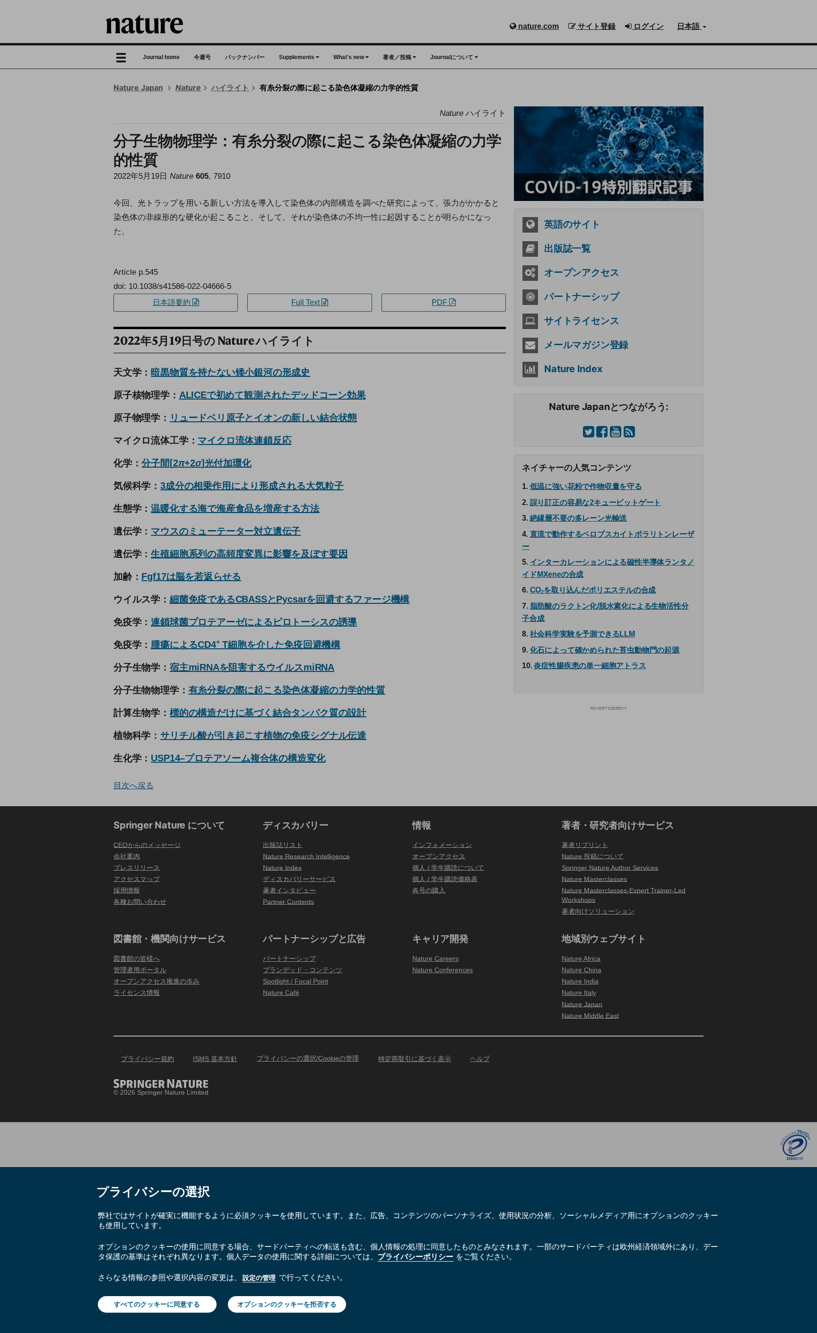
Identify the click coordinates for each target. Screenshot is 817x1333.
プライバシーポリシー (415, 1256)
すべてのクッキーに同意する (157, 1304)
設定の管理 (259, 1277)
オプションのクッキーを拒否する (287, 1304)
